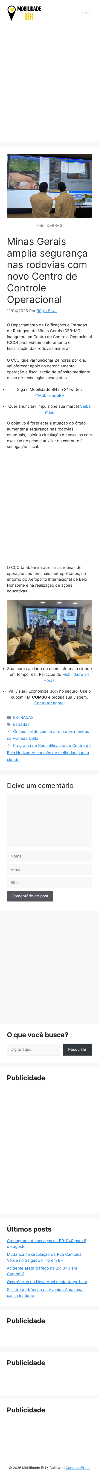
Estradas (21, 724)
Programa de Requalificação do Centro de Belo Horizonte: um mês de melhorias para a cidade (49, 752)
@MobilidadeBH (49, 395)
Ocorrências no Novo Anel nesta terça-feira (47, 1281)
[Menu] (86, 13)
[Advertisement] (49, 82)
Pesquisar (77, 1049)
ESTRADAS (23, 717)
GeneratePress (78, 1468)
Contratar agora (49, 703)
